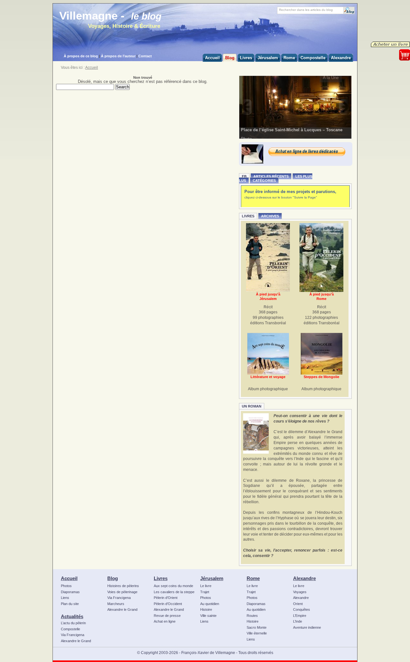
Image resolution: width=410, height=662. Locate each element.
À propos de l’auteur (118, 56)
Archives (270, 216)
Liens (65, 598)
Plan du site (70, 604)
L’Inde (297, 621)
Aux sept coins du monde (173, 586)
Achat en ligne (165, 621)
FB (244, 176)
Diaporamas (70, 592)
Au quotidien (209, 604)
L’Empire (299, 616)
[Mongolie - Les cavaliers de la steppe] (321, 354)
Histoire (206, 609)
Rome (253, 578)
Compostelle (70, 629)
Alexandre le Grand (76, 641)
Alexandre (304, 578)
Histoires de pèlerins (123, 586)
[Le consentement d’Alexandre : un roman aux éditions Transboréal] (256, 433)
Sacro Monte (256, 627)
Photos (66, 586)
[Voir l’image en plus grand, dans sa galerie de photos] (295, 107)
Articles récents (271, 176)
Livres (248, 216)
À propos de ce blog (81, 56)
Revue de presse (167, 616)
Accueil (91, 67)
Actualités (72, 616)
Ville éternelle (257, 633)
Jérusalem (211, 578)
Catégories (264, 180)
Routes (252, 616)
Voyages (300, 592)
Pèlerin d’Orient (165, 598)
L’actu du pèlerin (73, 623)
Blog (112, 578)
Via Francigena (72, 635)
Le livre (205, 586)
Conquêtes (301, 609)
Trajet (204, 592)
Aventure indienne (307, 627)
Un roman (251, 406)
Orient (298, 604)
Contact (145, 56)
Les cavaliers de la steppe (174, 592)
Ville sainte (208, 616)
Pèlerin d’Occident (168, 604)
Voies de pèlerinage (122, 592)
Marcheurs (115, 604)
